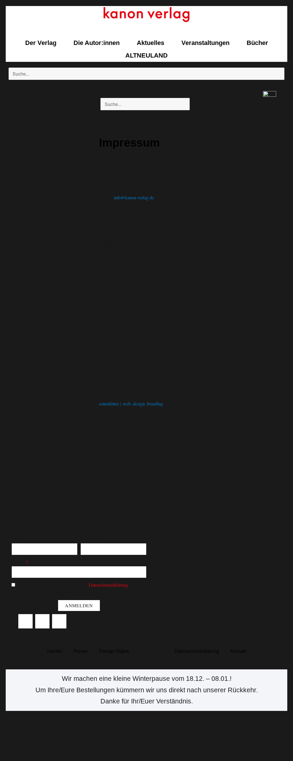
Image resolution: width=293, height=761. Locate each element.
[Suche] (14, 85)
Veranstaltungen (205, 42)
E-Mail (18, 562)
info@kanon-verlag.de (134, 197)
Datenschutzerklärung (108, 585)
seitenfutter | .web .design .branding (131, 404)
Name (16, 539)
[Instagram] (42, 621)
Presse (81, 651)
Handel (54, 651)
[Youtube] (59, 621)
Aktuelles (150, 42)
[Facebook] (25, 621)
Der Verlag (40, 42)
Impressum (152, 651)
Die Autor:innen (97, 42)
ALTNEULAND (146, 55)
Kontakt (238, 651)
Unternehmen (92, 539)
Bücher (257, 42)
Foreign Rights (114, 651)
